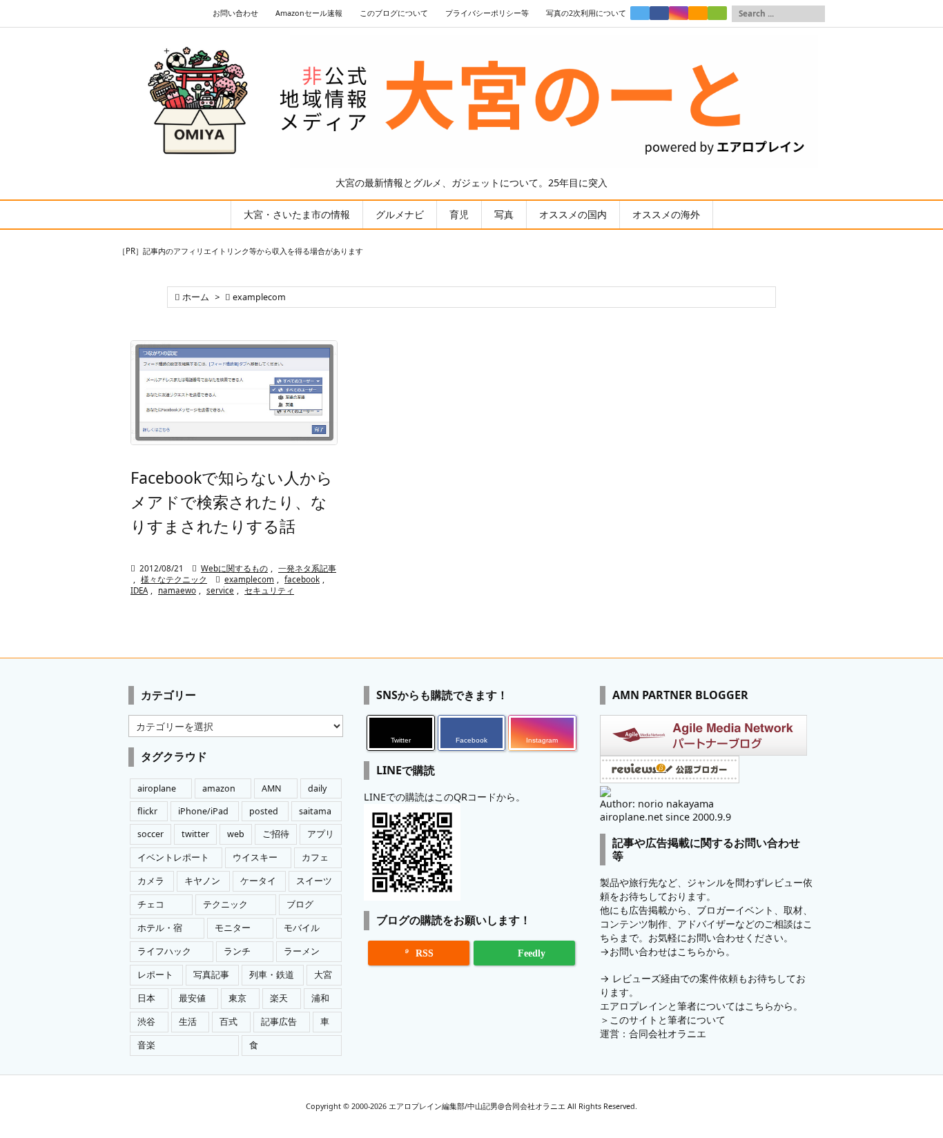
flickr (147, 811)
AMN (272, 788)
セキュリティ (269, 590)
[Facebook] (659, 13)
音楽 (146, 1045)
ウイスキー (255, 857)
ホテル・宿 (159, 928)
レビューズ (636, 978)
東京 (237, 998)
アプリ (320, 834)
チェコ (150, 904)
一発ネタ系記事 (307, 568)
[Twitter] (640, 13)
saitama (315, 811)
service (220, 590)
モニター (233, 928)
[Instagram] (678, 13)
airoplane (156, 788)
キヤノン (202, 881)
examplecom (249, 579)
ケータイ (258, 881)
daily (317, 788)
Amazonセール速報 (308, 13)
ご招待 (275, 834)
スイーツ (314, 881)
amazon (218, 788)
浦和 (320, 998)
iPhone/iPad (203, 811)
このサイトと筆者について (668, 1019)
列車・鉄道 (271, 975)
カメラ (150, 881)
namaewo (177, 590)
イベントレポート (173, 857)
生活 (188, 1022)
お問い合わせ (235, 13)
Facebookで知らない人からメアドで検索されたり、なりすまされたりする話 (231, 502)
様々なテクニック (174, 579)
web (235, 834)
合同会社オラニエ (667, 1033)
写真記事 (211, 975)
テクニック (225, 904)
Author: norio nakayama (657, 803)
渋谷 (146, 1022)
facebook (302, 579)
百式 (228, 1022)
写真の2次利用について (586, 13)
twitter (195, 834)
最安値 (192, 998)
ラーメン (302, 951)
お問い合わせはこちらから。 (672, 951)
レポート (155, 975)
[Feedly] (717, 13)
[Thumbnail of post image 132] (234, 393)
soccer (150, 834)
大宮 (323, 975)
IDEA (139, 590)
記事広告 (279, 1022)
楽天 (279, 998)
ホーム (195, 297)
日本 (146, 998)
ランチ (237, 951)
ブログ (299, 904)
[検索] (814, 14)
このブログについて (394, 13)
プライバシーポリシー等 (487, 13)
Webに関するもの (234, 568)
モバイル (302, 928)
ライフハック (164, 951)
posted (263, 811)
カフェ (315, 857)
